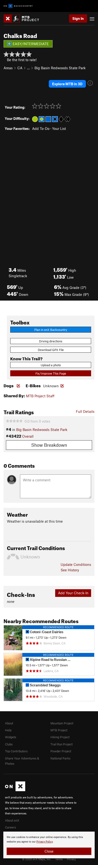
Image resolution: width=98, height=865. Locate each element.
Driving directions (50, 341)
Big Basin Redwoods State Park (60, 68)
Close (49, 851)
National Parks (60, 758)
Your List (59, 128)
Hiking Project (59, 737)
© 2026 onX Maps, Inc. (36, 859)
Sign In (78, 18)
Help (8, 730)
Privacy (71, 859)
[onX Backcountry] (18, 6)
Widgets (10, 737)
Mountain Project (61, 723)
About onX (12, 820)
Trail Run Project (61, 744)
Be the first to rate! (22, 60)
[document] (49, 845)
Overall (28, 436)
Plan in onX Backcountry (50, 330)
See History (70, 570)
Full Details (85, 411)
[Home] (24, 18)
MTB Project (58, 730)
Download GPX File (51, 350)
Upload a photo (51, 365)
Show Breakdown (49, 445)
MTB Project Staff (40, 396)
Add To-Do (40, 128)
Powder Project (60, 751)
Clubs (9, 744)
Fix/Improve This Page (50, 373)
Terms (59, 859)
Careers (10, 827)
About (9, 723)
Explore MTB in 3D (67, 84)
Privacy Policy (44, 841)
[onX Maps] (15, 790)
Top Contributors (16, 751)
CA (19, 68)
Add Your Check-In (73, 593)
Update (76, 564)
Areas (8, 68)
